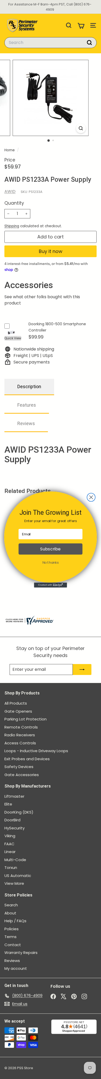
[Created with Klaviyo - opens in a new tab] (50, 585)
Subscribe (50, 549)
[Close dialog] (91, 497)
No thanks (50, 562)
